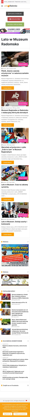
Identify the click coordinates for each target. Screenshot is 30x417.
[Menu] (2, 6)
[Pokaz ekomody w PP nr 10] (5, 305)
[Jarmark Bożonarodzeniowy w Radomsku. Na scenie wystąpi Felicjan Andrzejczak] (5, 332)
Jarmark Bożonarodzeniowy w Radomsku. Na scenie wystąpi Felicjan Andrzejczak (20, 331)
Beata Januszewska (7, 108)
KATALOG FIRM (15, 19)
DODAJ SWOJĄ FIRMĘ (15, 24)
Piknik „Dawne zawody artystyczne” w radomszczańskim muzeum (15, 73)
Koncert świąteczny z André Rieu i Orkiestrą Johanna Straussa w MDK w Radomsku (20, 296)
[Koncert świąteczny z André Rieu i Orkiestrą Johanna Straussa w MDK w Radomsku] (5, 297)
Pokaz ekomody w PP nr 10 (19, 302)
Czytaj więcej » (7, 88)
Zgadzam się (7, 414)
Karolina (4, 68)
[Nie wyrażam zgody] (28, 410)
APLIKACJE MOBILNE (15, 13)
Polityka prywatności (20, 414)
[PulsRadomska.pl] (11, 6)
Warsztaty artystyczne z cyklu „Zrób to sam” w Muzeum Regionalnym (13, 149)
